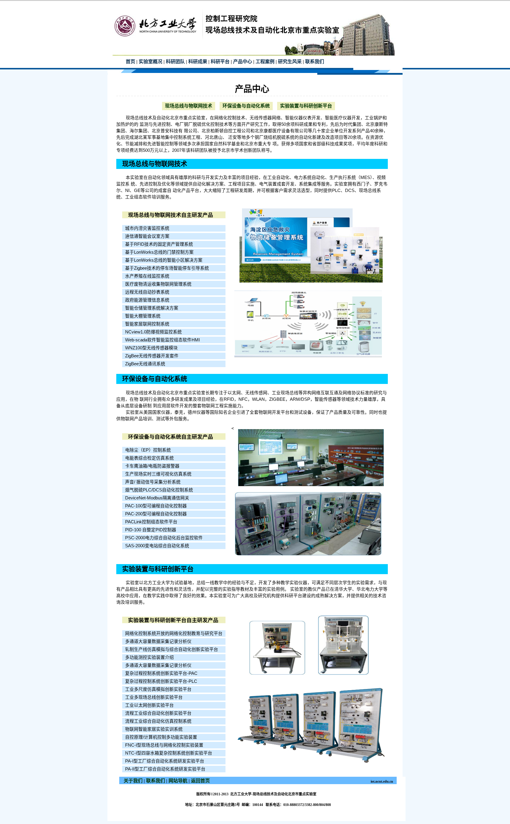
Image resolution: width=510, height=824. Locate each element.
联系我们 (314, 61)
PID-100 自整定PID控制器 (150, 529)
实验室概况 (150, 61)
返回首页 (200, 780)
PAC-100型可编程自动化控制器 (156, 506)
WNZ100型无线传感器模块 (151, 348)
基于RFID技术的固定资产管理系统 (159, 244)
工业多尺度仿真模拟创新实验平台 (158, 689)
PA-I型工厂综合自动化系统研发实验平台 (164, 761)
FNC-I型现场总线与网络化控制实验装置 (164, 745)
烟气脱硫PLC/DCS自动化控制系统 (159, 490)
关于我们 (133, 780)
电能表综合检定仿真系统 (149, 458)
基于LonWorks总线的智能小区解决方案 (163, 260)
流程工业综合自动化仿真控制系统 (158, 721)
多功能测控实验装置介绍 (149, 657)
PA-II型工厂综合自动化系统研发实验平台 (165, 769)
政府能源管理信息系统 (147, 300)
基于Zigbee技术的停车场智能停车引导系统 (167, 268)
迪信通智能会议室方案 (147, 236)
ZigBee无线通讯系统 (145, 363)
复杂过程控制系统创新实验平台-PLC (161, 681)
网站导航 (178, 780)
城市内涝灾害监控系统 (147, 228)
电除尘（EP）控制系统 (148, 450)
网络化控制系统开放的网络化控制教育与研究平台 (174, 633)
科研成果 (197, 61)
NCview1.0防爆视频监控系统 (153, 332)
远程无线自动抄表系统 (147, 292)
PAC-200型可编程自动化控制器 (156, 514)
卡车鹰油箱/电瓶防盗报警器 (152, 466)
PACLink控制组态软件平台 (151, 522)
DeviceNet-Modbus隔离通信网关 (157, 498)
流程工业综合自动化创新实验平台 (158, 713)
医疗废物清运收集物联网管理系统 (158, 284)
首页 (130, 61)
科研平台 (220, 61)
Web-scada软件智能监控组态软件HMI (162, 340)
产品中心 (242, 61)
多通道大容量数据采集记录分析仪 (158, 641)
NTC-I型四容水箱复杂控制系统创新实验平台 (168, 753)
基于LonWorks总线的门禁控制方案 (159, 252)
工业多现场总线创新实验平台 (154, 697)
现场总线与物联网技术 (188, 105)
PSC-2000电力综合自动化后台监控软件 (164, 537)
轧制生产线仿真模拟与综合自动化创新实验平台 (171, 649)
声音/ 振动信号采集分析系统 (153, 482)
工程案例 (265, 61)
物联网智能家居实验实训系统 (154, 729)
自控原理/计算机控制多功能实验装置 (161, 737)
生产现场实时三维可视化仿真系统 (158, 474)
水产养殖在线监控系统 (147, 276)
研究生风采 (290, 61)
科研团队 (175, 61)
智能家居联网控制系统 (147, 324)
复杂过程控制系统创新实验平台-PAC (161, 673)
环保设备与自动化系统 (246, 105)
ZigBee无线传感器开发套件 (152, 356)
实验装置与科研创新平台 (306, 105)
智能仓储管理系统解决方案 (151, 308)
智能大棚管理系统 (143, 316)
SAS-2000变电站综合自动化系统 (157, 545)
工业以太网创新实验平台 (149, 705)
